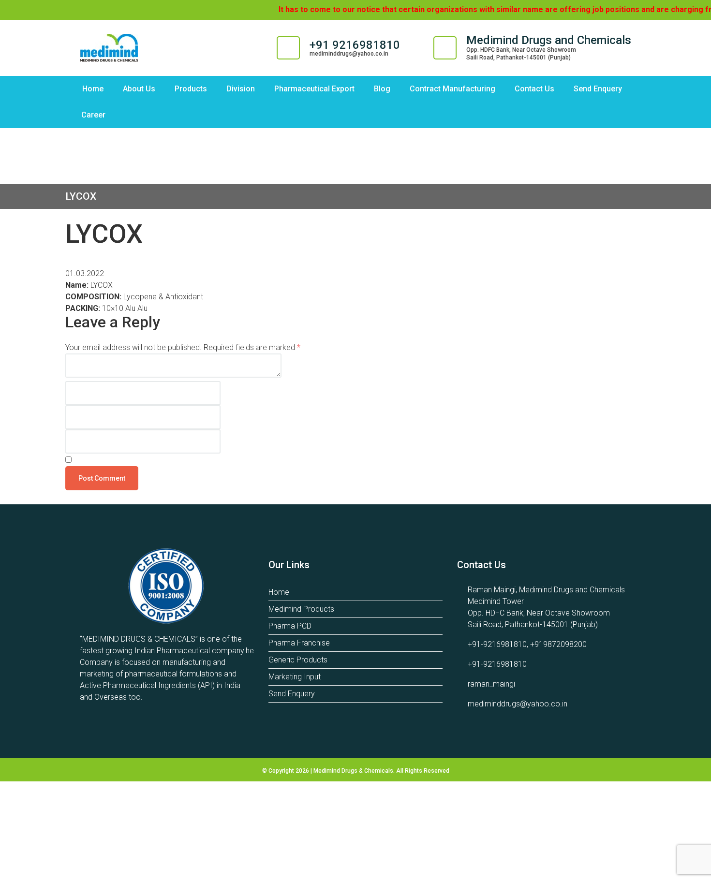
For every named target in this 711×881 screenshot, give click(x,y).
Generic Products (297, 659)
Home (93, 88)
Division (240, 88)
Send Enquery (598, 88)
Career (93, 114)
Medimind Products (301, 609)
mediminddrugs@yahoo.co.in (349, 53)
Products (191, 88)
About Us (139, 88)
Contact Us (534, 88)
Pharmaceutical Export (314, 88)
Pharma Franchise (299, 642)
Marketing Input (294, 676)
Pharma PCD (289, 626)
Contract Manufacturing (452, 88)
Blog (382, 88)
